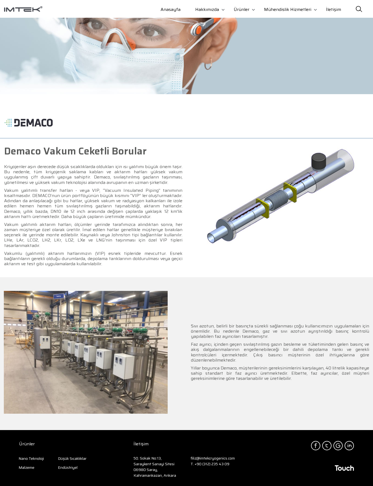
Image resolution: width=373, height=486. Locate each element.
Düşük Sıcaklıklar (72, 458)
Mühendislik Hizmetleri (287, 9)
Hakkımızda (207, 9)
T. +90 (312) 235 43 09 (210, 464)
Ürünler (241, 9)
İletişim (333, 9)
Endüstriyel (68, 467)
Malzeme (26, 467)
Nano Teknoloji (31, 458)
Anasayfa (170, 9)
